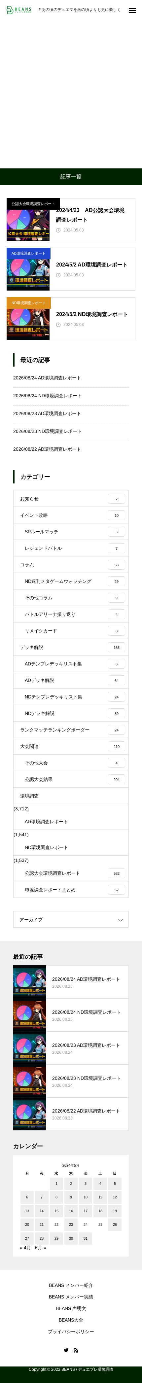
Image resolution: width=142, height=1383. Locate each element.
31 (86, 1238)
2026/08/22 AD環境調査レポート (47, 449)
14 (42, 1211)
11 (100, 1197)
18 (100, 1211)
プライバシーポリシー (71, 1331)
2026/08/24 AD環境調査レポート (47, 377)
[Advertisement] (71, 94)
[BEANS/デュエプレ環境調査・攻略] (19, 10)
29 (56, 1238)
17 (86, 1211)
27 (27, 1238)
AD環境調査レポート (29, 253)
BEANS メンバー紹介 (71, 1285)
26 (115, 1224)
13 (27, 1211)
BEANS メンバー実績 (71, 1296)
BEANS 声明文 (71, 1308)
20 (27, 1224)
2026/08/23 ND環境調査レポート (47, 431)
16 (71, 1211)
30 (71, 1238)
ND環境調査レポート (29, 303)
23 (71, 1224)
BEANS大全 (71, 1320)
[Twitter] (66, 1350)
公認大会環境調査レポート (33, 204)
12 (115, 1197)
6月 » (40, 1247)
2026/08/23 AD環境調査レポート (47, 413)
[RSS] (76, 1350)
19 (115, 1211)
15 (56, 1211)
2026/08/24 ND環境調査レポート (47, 395)
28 (42, 1238)
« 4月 (25, 1247)
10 (86, 1197)
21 (42, 1224)
